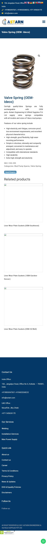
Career (4, 465)
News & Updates (9, 482)
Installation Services (10, 434)
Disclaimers (7, 492)
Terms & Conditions (10, 471)
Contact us (6, 460)
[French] (28, 2)
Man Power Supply (9, 439)
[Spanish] (41, 2)
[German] (31, 2)
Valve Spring (36, 166)
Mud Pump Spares (22, 166)
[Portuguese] (36, 2)
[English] (25, 2)
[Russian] (39, 2)
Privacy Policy (7, 476)
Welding (5, 428)
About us (5, 454)
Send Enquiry (10, 172)
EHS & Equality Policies (11, 487)
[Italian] (33, 2)
